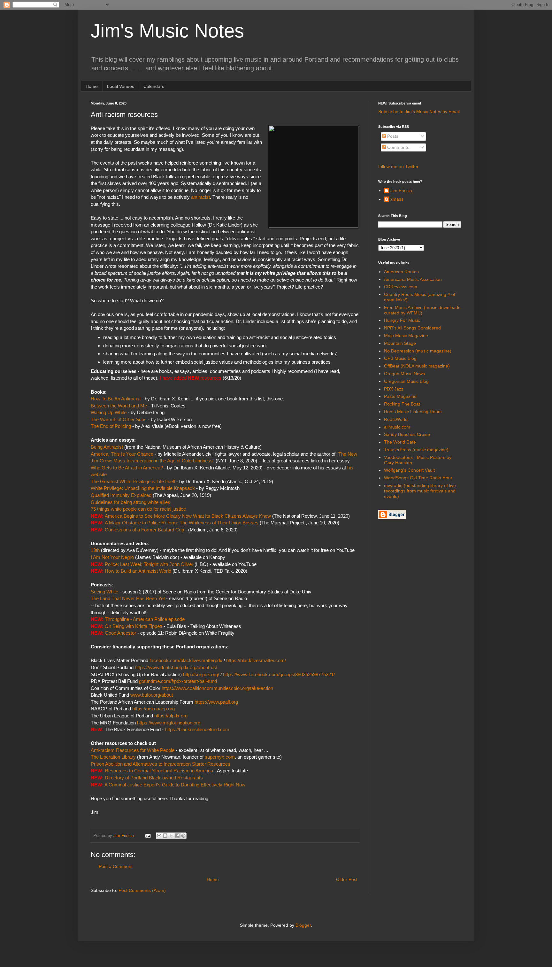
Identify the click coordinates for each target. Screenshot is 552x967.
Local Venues (120, 86)
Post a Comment (116, 866)
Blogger (303, 925)
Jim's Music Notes (167, 31)
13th (95, 550)
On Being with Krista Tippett (133, 626)
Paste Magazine (400, 396)
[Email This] (159, 835)
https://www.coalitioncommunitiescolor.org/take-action (217, 688)
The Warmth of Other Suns (119, 419)
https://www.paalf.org (216, 702)
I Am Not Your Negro (112, 557)
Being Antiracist (107, 447)
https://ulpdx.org (171, 715)
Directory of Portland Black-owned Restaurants (154, 777)
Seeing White (104, 591)
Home (92, 86)
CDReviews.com (400, 286)
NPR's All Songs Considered (412, 327)
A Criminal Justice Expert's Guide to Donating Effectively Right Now (174, 784)
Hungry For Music (402, 320)
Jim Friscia (401, 190)
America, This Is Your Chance (122, 454)
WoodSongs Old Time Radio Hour (418, 477)
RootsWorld (396, 419)
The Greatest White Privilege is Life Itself (133, 481)
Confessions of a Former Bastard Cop (144, 529)
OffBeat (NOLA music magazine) (417, 365)
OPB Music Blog (400, 358)
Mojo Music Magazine (406, 335)
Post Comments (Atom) (142, 890)
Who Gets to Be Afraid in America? (127, 467)
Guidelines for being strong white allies (130, 502)
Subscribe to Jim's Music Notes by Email (419, 111)
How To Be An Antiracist (116, 398)
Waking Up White (108, 412)
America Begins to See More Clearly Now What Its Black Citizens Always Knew (188, 516)
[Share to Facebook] (177, 835)
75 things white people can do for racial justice (138, 509)
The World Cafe (400, 442)
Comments (397, 147)
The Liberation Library (113, 757)
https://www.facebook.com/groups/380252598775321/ (279, 674)
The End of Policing (111, 426)
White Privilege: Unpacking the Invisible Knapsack (143, 488)
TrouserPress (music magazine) (416, 449)
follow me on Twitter (398, 166)
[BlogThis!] (165, 835)
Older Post (346, 879)
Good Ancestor (120, 633)
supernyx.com (220, 757)
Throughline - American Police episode (145, 619)
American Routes (401, 271)
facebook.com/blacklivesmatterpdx (186, 660)
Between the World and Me (119, 405)
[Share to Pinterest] (183, 835)
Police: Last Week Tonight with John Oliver (149, 564)
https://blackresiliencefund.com (197, 729)
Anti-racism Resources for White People (132, 750)
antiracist (200, 197)
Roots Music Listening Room (413, 411)
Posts (392, 136)
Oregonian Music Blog (406, 381)
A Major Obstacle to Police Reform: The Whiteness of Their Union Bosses (181, 522)
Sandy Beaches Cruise (407, 434)
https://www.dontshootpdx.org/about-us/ (176, 667)
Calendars (153, 86)
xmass (396, 199)
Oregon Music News (404, 373)
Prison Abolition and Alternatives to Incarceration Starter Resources (160, 764)
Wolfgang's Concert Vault (409, 470)
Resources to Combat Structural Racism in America (159, 770)
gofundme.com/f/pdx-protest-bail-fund (178, 681)
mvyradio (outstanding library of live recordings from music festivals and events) (420, 491)
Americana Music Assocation (413, 279)
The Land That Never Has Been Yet (128, 598)
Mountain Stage (400, 343)
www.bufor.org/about (151, 695)
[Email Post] (147, 835)
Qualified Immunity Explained (121, 495)
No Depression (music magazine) (417, 350)
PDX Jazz (393, 388)
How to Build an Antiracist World (138, 571)
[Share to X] (171, 835)
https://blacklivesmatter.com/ (256, 660)
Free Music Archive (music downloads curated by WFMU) (422, 310)
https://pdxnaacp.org (153, 708)
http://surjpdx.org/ (201, 674)
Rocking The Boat (402, 403)
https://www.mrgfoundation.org (168, 722)
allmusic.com (397, 426)
